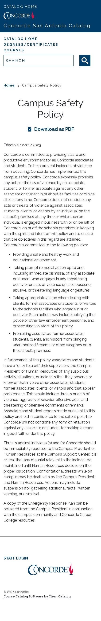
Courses (14, 50)
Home (9, 85)
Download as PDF (54, 129)
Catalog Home (20, 6)
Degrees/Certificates (31, 44)
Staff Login (16, 558)
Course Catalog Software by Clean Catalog (37, 596)
